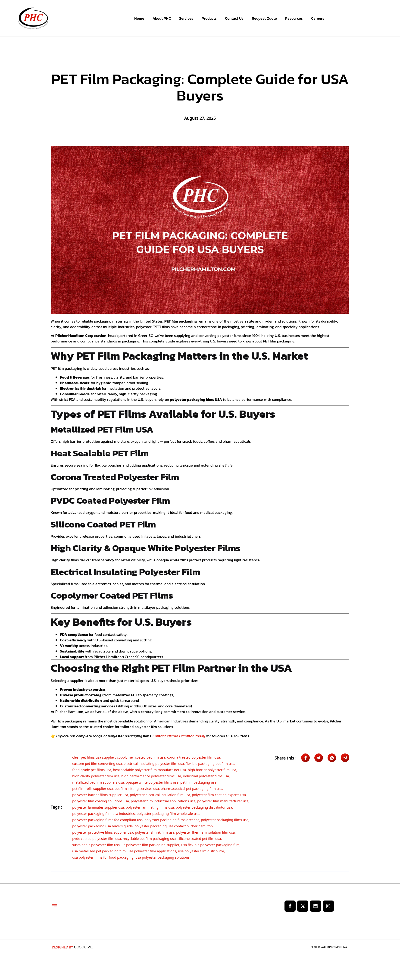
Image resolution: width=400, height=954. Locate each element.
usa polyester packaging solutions (162, 857)
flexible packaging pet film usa (210, 763)
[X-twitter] (302, 906)
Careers (317, 18)
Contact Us (234, 18)
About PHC (162, 18)
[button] (54, 906)
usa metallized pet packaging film (99, 850)
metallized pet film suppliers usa (98, 781)
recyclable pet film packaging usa (149, 838)
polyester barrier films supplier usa (100, 794)
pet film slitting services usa (137, 788)
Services (186, 18)
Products (209, 18)
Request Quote (264, 18)
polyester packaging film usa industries (103, 813)
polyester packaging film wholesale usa (168, 813)
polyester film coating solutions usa (100, 800)
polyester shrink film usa (154, 831)
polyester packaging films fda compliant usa (107, 819)
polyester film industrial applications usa (163, 800)
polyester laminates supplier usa (98, 806)
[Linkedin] (315, 906)
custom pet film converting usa (97, 763)
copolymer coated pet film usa (141, 756)
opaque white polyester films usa (152, 781)
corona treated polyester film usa (193, 756)
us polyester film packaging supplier (150, 844)
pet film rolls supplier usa (92, 788)
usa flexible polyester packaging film (210, 844)
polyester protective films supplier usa (102, 831)
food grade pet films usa (91, 769)
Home (139, 18)
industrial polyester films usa (206, 775)
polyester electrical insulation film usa (160, 794)
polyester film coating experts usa (219, 794)
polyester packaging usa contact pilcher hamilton (173, 825)
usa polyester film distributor (201, 850)
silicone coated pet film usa (199, 838)
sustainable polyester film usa (96, 844)
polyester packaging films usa (224, 819)
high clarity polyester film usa (95, 775)
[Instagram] (328, 906)
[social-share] (305, 757)
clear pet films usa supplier (93, 756)
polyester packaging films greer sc (171, 819)
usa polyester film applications (152, 850)
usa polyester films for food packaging (103, 857)
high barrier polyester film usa (212, 769)
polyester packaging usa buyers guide (102, 825)
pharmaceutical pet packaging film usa (191, 788)
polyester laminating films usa (150, 806)
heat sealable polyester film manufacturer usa (149, 769)
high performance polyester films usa (151, 775)
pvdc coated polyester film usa (96, 838)
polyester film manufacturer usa (222, 800)
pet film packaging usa (198, 781)
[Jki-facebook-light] (290, 906)
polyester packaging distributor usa (204, 806)
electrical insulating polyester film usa (154, 763)
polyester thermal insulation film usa (205, 831)
